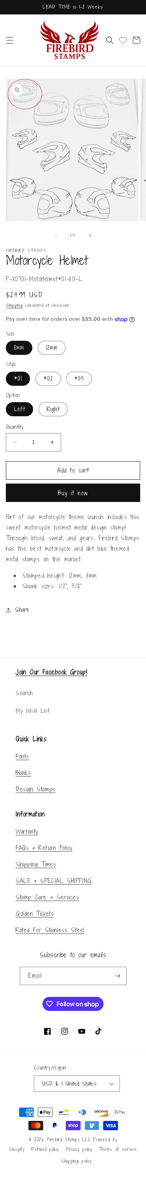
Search (24, 693)
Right (53, 409)
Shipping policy (76, 1161)
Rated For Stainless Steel (50, 930)
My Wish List (32, 711)
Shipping (14, 305)
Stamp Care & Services (47, 897)
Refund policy (45, 1149)
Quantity (14, 426)
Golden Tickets (35, 913)
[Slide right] (90, 235)
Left (19, 409)
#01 (18, 378)
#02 (48, 378)
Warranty (27, 831)
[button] (9, 40)
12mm (52, 348)
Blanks (23, 772)
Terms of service (118, 1149)
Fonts (22, 756)
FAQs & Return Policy (44, 847)
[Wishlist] (123, 40)
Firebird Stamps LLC (69, 1140)
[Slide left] (56, 235)
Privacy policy (79, 1149)
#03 (79, 378)
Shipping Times (36, 864)
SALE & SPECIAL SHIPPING (54, 880)
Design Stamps (36, 789)
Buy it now (73, 493)
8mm (19, 348)
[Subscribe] (117, 976)
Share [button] (22, 610)
